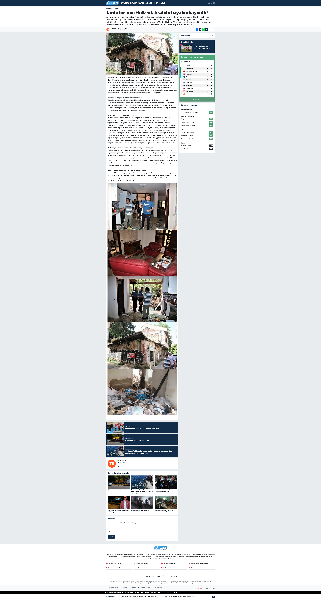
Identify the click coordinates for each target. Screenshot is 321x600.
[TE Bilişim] (112, 463)
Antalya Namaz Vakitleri (170, 563)
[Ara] (211, 3)
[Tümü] (212, 35)
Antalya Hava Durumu (142, 563)
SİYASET (133, 3)
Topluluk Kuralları (145, 587)
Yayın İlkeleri (158, 587)
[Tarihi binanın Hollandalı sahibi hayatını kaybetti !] (142, 54)
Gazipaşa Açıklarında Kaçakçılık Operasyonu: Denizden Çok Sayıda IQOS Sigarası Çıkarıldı (142, 491)
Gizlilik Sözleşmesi (166, 592)
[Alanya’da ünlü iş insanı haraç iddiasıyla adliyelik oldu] (166, 482)
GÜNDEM (125, 3)
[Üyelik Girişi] (209, 3)
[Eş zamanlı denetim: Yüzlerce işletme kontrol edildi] (166, 502)
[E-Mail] (118, 466)
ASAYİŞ (141, 3)
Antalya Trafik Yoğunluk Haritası (199, 563)
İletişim (125, 587)
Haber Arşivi (194, 567)
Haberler (109, 8)
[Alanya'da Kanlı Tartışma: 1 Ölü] (119, 482)
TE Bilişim (121, 462)
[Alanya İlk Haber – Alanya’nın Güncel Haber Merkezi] (112, 3)
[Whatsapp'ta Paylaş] (203, 29)
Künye (134, 587)
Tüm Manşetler (140, 567)
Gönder (111, 537)
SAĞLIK (162, 3)
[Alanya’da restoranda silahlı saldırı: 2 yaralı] (142, 502)
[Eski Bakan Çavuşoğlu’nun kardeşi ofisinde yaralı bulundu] (119, 502)
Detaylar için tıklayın (197, 99)
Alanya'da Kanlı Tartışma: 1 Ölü (117, 489)
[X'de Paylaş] (200, 29)
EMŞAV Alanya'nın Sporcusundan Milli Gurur (181, 596)
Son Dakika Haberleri (168, 567)
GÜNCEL (148, 3)
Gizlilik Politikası (113, 587)
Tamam (175, 592)
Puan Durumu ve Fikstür (114, 567)
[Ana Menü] (214, 3)
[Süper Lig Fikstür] (212, 105)
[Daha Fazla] (206, 29)
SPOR (156, 3)
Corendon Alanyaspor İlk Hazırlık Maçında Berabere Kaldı (138, 596)
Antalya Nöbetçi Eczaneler (116, 563)
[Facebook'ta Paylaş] (197, 29)
